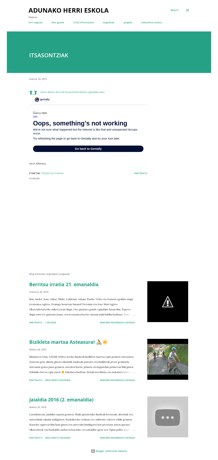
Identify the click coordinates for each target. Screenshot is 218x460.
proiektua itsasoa (52, 173)
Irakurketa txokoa (151, 22)
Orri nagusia (35, 22)
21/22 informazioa (83, 22)
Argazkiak (108, 22)
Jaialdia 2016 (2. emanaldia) (61, 399)
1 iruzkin (50, 322)
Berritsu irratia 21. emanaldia (64, 284)
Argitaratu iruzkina (57, 380)
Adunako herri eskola (69, 10)
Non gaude (58, 22)
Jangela (128, 22)
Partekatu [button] (140, 173)
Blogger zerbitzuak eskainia (111, 450)
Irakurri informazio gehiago (117, 322)
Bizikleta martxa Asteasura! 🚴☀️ (68, 342)
